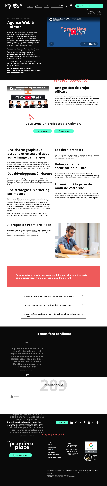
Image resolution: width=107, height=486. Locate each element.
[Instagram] (89, 423)
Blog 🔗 (50, 449)
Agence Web (15, 18)
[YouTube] (80, 423)
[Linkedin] (72, 423)
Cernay (49, 472)
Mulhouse (69, 470)
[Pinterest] (85, 423)
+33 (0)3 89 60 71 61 (21, 455)
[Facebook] (76, 423)
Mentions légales (53, 454)
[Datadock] (95, 457)
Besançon (49, 473)
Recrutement (52, 447)
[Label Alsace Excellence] (88, 457)
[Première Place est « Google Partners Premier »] (91, 447)
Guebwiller (54, 472)
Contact (50, 444)
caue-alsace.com (65, 475)
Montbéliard (91, 472)
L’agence (51, 442)
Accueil (9, 18)
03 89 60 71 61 (65, 131)
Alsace (84, 470)
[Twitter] (93, 423)
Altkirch (65, 472)
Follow (71, 7)
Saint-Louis (60, 472)
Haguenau (70, 472)
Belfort (86, 472)
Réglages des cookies (54, 457)
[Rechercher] (66, 6)
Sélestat (81, 472)
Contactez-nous (96, 6)
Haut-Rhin (78, 470)
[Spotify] (98, 423)
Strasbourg (76, 472)
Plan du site (51, 452)
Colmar (96, 470)
